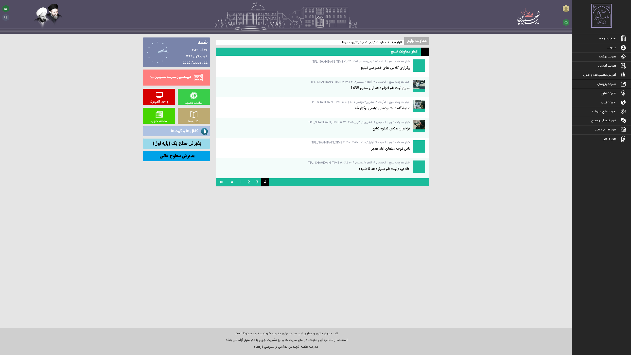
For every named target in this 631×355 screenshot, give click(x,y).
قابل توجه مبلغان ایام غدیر (390, 149)
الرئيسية (396, 42)
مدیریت (611, 47)
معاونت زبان (608, 102)
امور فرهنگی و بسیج (603, 120)
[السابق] (231, 182)
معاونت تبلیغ (608, 93)
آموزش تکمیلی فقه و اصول (599, 75)
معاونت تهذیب (607, 56)
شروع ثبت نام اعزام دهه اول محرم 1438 (380, 88)
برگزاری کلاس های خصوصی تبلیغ (385, 68)
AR (6, 8)
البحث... (5, 16)
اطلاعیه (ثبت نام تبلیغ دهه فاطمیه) (384, 169)
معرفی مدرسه (607, 38)
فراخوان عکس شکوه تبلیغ (391, 128)
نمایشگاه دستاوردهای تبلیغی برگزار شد (382, 108)
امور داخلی (609, 139)
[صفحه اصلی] (566, 22)
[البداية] (221, 182)
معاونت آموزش (607, 66)
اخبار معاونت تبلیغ (399, 61)
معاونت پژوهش (606, 84)
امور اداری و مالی (606, 129)
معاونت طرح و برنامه (604, 111)
